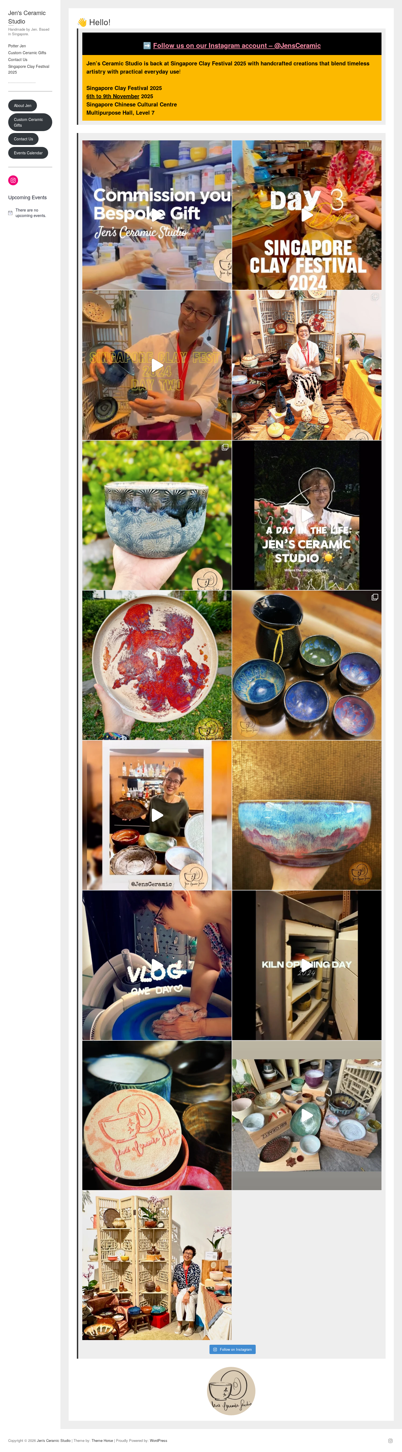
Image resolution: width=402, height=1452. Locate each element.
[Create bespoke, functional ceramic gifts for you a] (157, 215)
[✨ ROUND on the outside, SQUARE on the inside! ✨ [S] (157, 515)
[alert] (30, 212)
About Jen (22, 105)
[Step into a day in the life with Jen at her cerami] (306, 515)
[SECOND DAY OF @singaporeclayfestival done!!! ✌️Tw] (157, 365)
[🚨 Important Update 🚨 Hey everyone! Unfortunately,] (157, 1265)
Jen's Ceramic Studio (27, 16)
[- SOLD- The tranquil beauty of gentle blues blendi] (306, 815)
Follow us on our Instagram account (210, 45)
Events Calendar (28, 152)
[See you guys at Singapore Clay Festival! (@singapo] (157, 965)
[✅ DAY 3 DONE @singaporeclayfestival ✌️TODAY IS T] (306, 215)
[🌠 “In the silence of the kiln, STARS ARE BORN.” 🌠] (306, 665)
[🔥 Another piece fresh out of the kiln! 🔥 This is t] (157, 665)
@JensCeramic (297, 45)
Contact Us (17, 59)
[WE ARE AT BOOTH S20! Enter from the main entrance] (306, 365)
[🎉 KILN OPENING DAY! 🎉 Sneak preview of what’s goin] (306, 965)
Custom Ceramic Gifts (27, 52)
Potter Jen (17, 45)
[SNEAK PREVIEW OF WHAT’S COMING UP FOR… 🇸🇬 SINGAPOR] (157, 815)
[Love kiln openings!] (306, 1115)
